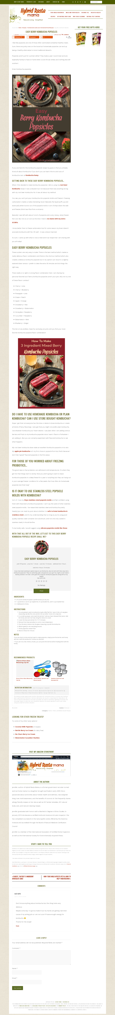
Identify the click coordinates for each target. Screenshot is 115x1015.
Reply (17, 926)
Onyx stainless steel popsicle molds (38, 500)
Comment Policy (62, 1005)
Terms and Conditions (24, 1005)
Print (41, 591)
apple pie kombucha (22, 451)
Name (15, 968)
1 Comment (66, 34)
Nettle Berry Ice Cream (24, 730)
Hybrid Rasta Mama (28, 12)
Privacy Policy (41, 1005)
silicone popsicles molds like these (54, 528)
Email (14, 978)
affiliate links (57, 34)
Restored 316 (66, 1001)
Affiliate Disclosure (51, 1005)
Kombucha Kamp (32, 175)
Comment (16, 948)
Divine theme (58, 1001)
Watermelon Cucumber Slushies (27, 738)
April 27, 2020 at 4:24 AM (20, 896)
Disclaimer (35, 1005)
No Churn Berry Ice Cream (25, 734)
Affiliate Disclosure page (29, 866)
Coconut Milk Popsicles (24, 727)
